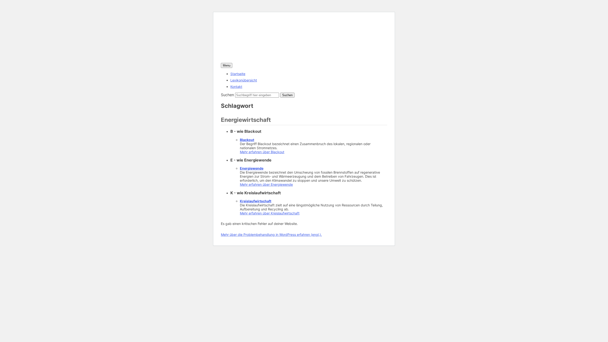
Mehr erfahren (262, 152)
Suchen (227, 94)
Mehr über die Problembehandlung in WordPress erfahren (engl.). (271, 235)
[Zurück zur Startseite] (279, 60)
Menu (226, 65)
